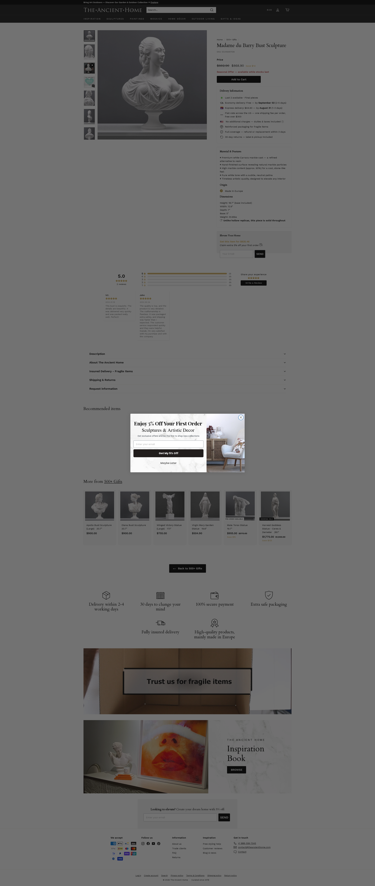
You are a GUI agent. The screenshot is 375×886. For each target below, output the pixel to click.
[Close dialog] (240, 417)
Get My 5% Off (168, 453)
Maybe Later (168, 463)
